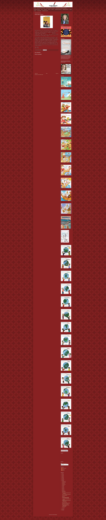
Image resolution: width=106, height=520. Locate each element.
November (63, 482)
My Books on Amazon (37, 9)
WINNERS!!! (63, 496)
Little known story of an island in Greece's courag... (65, 505)
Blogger (56, 514)
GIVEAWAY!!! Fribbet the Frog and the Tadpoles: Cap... (66, 500)
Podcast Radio (39, 10)
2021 (62, 474)
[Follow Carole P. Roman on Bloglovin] (64, 451)
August (63, 485)
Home (46, 73)
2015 (62, 480)
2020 (62, 475)
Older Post (57, 73)
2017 (62, 478)
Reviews (53, 9)
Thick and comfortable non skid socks (66, 494)
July (62, 486)
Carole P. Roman (64, 468)
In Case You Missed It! (64, 495)
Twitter (42, 9)
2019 (62, 476)
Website (71, 9)
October (63, 483)
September (63, 484)
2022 (62, 473)
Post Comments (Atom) (40, 74)
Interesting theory (64, 506)
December (63, 481)
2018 (62, 477)
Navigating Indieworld (65, 9)
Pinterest (49, 9)
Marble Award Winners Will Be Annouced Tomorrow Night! (65, 497)
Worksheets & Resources (58, 9)
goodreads (45, 9)
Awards (35, 10)
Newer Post (36, 73)
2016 (62, 479)
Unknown (63, 469)
